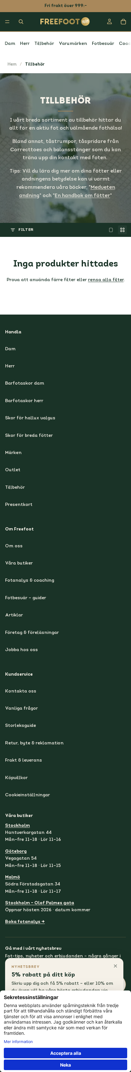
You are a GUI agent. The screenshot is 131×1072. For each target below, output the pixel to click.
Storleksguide (20, 725)
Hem (12, 64)
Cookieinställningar (27, 795)
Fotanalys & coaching (29, 580)
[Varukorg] (123, 22)
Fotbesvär (103, 43)
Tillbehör (44, 43)
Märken (13, 453)
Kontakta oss (20, 691)
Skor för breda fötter (29, 435)
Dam (10, 43)
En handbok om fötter (82, 195)
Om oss (14, 545)
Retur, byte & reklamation (34, 743)
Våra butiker (19, 563)
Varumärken (73, 43)
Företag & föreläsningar (32, 632)
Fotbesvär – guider (25, 597)
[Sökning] (21, 22)
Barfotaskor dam (24, 383)
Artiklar (14, 615)
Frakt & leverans (23, 760)
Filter (26, 230)
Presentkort (18, 504)
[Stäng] (115, 966)
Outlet (12, 470)
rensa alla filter (106, 280)
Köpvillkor (16, 777)
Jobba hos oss (21, 650)
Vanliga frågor (21, 708)
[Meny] (7, 21)
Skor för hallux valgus (30, 418)
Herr (25, 43)
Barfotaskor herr (24, 400)
